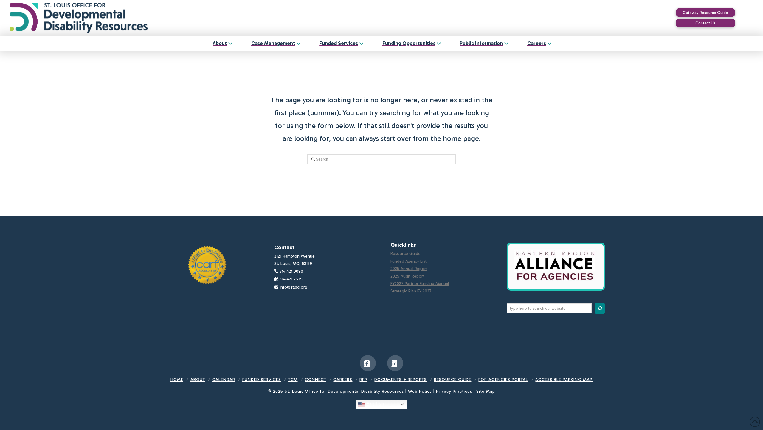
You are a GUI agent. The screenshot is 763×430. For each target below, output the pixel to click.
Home (176, 379)
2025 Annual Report (408, 268)
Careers (342, 379)
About (197, 379)
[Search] (600, 308)
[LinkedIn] (395, 363)
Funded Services (261, 379)
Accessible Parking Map (564, 379)
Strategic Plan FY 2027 (411, 291)
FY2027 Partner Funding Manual (419, 283)
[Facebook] (368, 363)
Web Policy (420, 391)
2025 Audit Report (407, 276)
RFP (363, 379)
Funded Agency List (408, 261)
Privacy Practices (454, 391)
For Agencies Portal (503, 379)
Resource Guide (405, 253)
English (374, 403)
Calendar (223, 379)
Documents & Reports (400, 379)
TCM (293, 379)
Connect (315, 379)
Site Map (485, 391)
